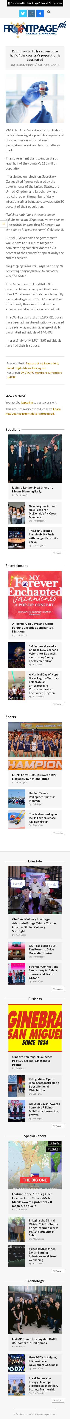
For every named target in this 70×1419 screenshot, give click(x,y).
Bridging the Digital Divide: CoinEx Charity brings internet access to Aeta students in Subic (43, 1228)
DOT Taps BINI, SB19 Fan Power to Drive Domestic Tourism (42, 949)
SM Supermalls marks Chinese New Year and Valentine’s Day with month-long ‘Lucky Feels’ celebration (43, 653)
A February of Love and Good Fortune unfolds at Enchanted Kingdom (32, 627)
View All (58, 553)
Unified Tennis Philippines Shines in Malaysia (42, 796)
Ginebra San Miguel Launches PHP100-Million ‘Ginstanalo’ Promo (32, 1060)
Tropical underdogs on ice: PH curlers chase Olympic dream (43, 817)
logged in (27, 402)
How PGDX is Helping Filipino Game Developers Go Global (43, 1361)
